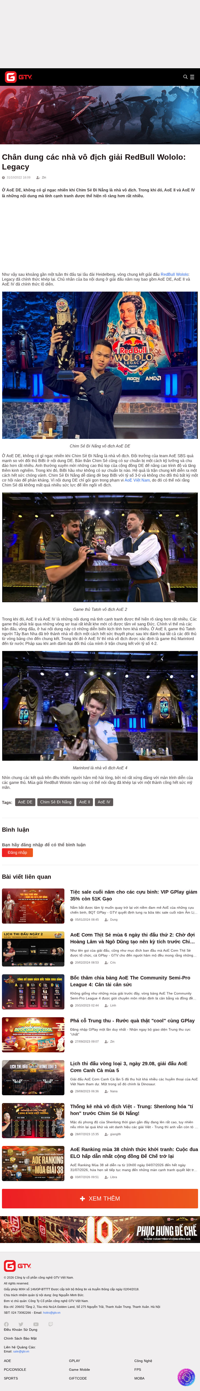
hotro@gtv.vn (51, 1312)
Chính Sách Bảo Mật (20, 1338)
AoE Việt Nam (137, 480)
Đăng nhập (17, 852)
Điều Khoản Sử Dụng (20, 1330)
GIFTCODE (78, 1378)
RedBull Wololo (174, 274)
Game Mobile (79, 1369)
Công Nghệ (143, 1361)
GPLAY (74, 1361)
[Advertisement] (100, 34)
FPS (137, 1369)
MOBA (139, 1378)
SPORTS (11, 1378)
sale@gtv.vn (21, 1351)
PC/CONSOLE (15, 1369)
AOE (7, 1361)
